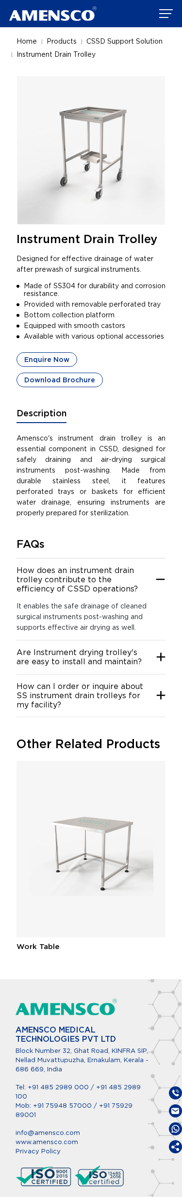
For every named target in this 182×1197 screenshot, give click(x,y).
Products (62, 41)
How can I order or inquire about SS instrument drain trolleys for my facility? (80, 695)
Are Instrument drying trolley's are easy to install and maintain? (79, 657)
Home (27, 41)
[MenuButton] (166, 13)
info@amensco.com (48, 1132)
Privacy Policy (38, 1151)
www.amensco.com (47, 1142)
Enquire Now (46, 359)
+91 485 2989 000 (58, 1087)
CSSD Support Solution (124, 41)
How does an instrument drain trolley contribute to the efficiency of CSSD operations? (77, 579)
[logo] (53, 13)
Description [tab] (41, 413)
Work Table (38, 946)
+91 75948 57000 (63, 1105)
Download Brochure (59, 380)
